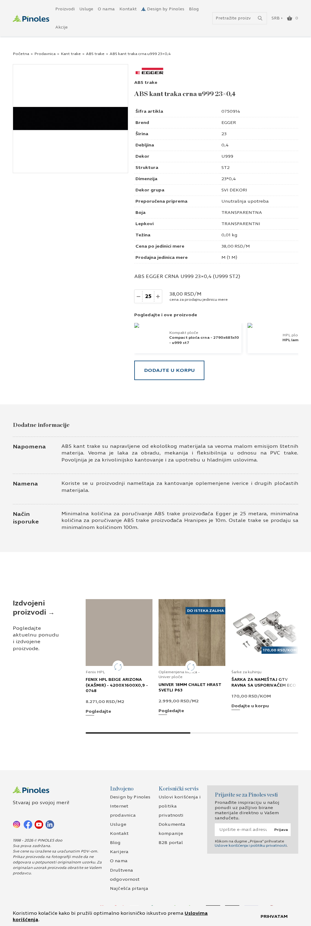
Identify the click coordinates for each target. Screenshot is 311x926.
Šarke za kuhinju (246, 672)
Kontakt (128, 9)
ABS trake (95, 54)
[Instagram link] (17, 824)
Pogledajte (98, 711)
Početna (21, 54)
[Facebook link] (28, 824)
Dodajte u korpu (169, 370)
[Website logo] (31, 18)
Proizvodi (65, 9)
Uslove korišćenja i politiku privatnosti (251, 845)
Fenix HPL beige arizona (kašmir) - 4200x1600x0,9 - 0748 (117, 685)
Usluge (86, 9)
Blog (194, 9)
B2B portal (171, 842)
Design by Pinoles (165, 9)
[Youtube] (39, 824)
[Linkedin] (50, 824)
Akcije (61, 27)
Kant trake (71, 54)
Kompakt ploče (183, 333)
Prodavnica (45, 54)
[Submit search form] (260, 18)
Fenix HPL (95, 672)
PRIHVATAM (274, 916)
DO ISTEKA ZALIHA (205, 611)
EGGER (228, 122)
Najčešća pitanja (129, 888)
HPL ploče (292, 335)
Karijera (119, 851)
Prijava (281, 830)
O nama (106, 9)
